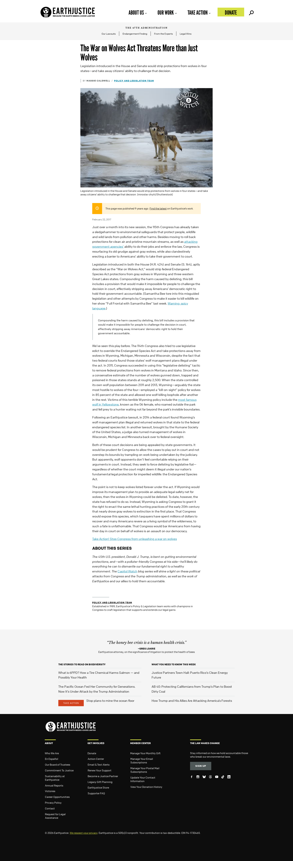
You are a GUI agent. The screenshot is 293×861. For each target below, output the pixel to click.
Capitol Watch (127, 571)
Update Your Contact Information (142, 779)
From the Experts (163, 33)
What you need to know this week (174, 664)
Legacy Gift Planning (100, 782)
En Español (51, 759)
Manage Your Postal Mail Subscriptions (144, 769)
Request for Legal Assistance (55, 815)
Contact (50, 808)
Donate (231, 12)
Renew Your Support (99, 770)
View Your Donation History (146, 787)
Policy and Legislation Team (134, 80)
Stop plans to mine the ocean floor (110, 700)
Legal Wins (185, 33)
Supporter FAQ (96, 793)
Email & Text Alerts (99, 764)
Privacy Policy (53, 802)
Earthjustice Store (98, 787)
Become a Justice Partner (103, 776)
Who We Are (52, 753)
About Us (136, 12)
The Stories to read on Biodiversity (81, 664)
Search (251, 12)
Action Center (96, 759)
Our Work (166, 12)
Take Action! (134, 539)
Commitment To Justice (59, 770)
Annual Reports (54, 785)
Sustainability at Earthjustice (55, 777)
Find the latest (158, 208)
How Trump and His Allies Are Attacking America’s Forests (192, 700)
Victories (50, 791)
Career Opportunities (57, 797)
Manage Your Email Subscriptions (141, 760)
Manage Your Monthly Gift (145, 753)
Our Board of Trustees (57, 764)
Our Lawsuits (109, 33)
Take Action (198, 12)
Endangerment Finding (135, 33)
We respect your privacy (83, 833)
